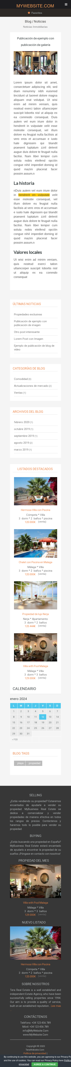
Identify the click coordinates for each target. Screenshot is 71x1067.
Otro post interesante (27, 332)
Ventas (18, 392)
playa (20, 763)
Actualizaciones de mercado (31, 385)
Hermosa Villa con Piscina (35, 510)
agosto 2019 (21, 442)
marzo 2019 (21, 449)
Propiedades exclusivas (28, 314)
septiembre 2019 (24, 436)
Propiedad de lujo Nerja (35, 614)
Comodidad (21, 379)
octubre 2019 (22, 429)
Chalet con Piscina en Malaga (35, 562)
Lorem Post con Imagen (28, 338)
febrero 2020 (21, 422)
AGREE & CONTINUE (45, 1064)
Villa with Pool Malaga (35, 666)
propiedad (34, 763)
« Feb (15, 739)
